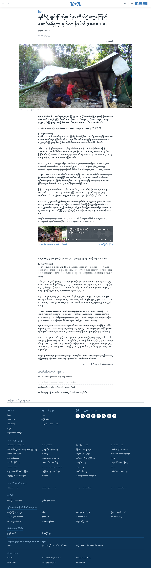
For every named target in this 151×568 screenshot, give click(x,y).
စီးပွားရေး (45, 453)
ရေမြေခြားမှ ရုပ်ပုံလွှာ (83, 512)
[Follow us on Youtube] (88, 416)
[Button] (109, 41)
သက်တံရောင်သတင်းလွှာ (119, 471)
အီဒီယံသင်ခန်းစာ (13, 488)
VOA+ (9, 545)
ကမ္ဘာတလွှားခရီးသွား (83, 453)
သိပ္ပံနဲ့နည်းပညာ (47, 445)
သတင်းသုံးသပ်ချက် (14, 453)
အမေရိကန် (11, 424)
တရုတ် (9, 428)
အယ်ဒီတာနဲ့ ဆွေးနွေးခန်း (15, 445)
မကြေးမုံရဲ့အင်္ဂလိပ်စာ (49, 488)
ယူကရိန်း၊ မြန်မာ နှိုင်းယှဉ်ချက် (52, 467)
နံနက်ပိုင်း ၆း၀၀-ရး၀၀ (14, 500)
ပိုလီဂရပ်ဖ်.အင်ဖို (81, 517)
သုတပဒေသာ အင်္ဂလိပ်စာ (119, 488)
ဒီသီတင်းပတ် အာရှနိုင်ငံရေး (85, 458)
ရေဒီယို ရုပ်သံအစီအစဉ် (15, 517)
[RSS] (104, 416)
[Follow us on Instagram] (93, 416)
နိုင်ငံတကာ (11, 419)
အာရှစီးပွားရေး (81, 462)
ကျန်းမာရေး (80, 467)
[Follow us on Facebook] (78, 416)
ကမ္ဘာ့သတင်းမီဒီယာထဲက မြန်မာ (17, 471)
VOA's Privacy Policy (83, 558)
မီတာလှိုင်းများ (46, 533)
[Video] (131, 4)
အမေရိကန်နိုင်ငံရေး (13, 462)
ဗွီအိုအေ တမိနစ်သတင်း (118, 512)
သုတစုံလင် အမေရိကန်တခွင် (120, 453)
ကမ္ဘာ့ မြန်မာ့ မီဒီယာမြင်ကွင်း (16, 476)
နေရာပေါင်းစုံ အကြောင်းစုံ (119, 462)
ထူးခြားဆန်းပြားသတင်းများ (51, 471)
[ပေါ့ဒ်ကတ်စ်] (109, 416)
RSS (43, 415)
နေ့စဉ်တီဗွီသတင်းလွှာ (14, 512)
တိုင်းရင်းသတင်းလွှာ (117, 445)
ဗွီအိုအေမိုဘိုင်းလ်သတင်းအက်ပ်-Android (89, 545)
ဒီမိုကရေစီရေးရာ (13, 458)
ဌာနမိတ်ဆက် (11, 533)
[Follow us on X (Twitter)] (83, 416)
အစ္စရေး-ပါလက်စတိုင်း (15, 432)
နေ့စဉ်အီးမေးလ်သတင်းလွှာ (50, 424)
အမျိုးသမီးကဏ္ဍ (82, 471)
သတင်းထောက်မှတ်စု (14, 467)
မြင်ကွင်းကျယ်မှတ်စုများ (84, 449)
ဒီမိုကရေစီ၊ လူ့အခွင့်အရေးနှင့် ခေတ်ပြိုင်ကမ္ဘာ (22, 449)
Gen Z (113, 458)
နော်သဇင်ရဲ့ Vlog (116, 517)
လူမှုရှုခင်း (45, 476)
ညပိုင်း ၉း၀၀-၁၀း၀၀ (48, 500)
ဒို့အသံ (113, 467)
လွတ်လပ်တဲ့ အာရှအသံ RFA (51, 558)
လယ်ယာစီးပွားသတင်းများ (50, 462)
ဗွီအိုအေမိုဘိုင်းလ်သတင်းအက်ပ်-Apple (54, 545)
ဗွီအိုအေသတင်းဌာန (77, 232)
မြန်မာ (40, 11)
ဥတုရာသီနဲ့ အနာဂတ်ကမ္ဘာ (50, 449)
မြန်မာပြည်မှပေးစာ (82, 445)
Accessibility (80, 562)
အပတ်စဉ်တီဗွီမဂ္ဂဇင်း (14, 521)
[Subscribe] (114, 416)
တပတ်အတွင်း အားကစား (50, 458)
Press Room (11, 562)
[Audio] (125, 4)
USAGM (10, 558)
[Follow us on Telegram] (99, 416)
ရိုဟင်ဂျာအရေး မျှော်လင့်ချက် (86, 476)
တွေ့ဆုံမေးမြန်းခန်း (48, 521)
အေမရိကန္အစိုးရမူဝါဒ (48, 562)
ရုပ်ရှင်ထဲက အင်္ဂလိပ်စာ (84, 488)
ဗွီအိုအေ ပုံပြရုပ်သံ (82, 521)
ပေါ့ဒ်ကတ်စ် (45, 419)
